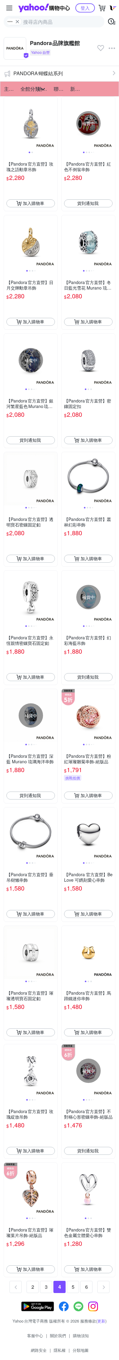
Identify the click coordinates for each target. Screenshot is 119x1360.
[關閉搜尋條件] (17, 21)
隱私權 (60, 1350)
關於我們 (58, 1335)
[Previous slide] (8, 123)
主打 (9, 88)
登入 (85, 8)
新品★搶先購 (76, 88)
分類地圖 (80, 1350)
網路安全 (39, 1350)
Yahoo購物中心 (44, 8)
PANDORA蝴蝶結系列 (38, 73)
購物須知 (81, 1335)
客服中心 (35, 1335)
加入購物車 (33, 203)
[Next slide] (53, 123)
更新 (101, 1321)
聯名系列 (60, 88)
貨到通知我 (88, 203)
